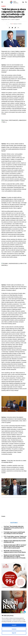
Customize (14, 629)
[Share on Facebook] (9, 27)
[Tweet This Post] (12, 27)
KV (12, 23)
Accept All (14, 625)
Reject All (14, 632)
